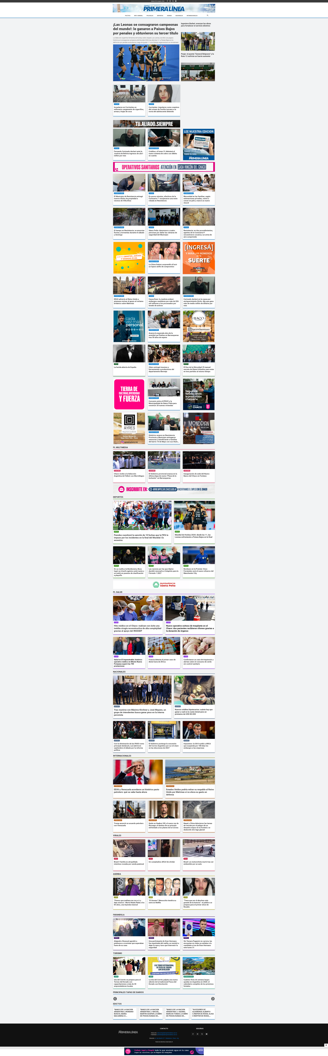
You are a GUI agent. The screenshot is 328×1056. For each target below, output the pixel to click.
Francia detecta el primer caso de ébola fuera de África (162, 661)
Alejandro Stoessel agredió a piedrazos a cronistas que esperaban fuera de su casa (129, 943)
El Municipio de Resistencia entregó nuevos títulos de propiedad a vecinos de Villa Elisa (128, 198)
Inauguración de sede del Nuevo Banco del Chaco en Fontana (196, 475)
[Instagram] (170, 1)
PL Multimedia (117, 470)
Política (127, 15)
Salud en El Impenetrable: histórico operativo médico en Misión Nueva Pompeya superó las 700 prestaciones (128, 663)
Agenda (169, 15)
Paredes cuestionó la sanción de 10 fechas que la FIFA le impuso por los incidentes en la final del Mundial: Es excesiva (141, 537)
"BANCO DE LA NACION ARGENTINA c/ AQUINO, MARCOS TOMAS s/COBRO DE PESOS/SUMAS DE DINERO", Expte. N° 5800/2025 (177, 1015)
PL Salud (116, 622)
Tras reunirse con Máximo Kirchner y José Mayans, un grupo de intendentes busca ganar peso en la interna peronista (140, 712)
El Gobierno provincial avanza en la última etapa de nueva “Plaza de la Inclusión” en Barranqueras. (163, 476)
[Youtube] (176, 1)
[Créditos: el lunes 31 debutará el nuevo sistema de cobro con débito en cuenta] (164, 138)
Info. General (138, 15)
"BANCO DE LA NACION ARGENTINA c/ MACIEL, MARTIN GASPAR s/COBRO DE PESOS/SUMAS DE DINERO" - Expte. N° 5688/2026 (151, 1015)
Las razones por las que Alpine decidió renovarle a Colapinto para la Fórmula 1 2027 (163, 571)
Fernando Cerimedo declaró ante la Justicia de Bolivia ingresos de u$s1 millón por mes (128, 153)
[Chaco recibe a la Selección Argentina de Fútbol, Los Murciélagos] (129, 460)
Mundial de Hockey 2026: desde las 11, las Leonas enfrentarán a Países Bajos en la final (193, 536)
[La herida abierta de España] (129, 353)
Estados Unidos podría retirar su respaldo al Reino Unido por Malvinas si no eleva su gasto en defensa (190, 792)
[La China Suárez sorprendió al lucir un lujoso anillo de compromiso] (164, 251)
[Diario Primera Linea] (164, 8)
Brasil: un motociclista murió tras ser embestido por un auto (199, 863)
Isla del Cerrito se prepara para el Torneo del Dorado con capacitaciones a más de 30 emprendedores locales (127, 983)
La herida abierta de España (125, 367)
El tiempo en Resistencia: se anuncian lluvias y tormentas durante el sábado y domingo (129, 232)
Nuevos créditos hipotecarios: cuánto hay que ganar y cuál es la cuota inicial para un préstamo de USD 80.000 (194, 711)
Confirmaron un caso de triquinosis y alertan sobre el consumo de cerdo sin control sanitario (199, 662)
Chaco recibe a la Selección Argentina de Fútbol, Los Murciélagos (129, 475)
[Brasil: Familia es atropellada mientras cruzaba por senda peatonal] (129, 848)
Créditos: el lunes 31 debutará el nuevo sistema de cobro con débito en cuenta (163, 153)
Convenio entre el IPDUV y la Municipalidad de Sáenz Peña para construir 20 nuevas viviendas (163, 403)
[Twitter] (173, 1)
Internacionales (192, 15)
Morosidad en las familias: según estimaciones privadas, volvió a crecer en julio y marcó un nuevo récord (197, 199)
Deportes (160, 15)
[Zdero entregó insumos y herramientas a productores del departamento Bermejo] (164, 353)
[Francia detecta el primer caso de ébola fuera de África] (164, 646)
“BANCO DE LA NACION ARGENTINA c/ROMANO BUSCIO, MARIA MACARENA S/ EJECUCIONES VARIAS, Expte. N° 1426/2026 (123, 1015)
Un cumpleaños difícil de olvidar (162, 862)
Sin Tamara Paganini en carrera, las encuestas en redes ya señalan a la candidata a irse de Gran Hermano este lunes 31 (198, 944)
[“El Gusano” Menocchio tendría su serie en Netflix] (164, 887)
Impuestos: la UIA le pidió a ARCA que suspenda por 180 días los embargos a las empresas (197, 746)
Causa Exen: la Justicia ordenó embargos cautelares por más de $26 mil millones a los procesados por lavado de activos (164, 302)
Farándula (116, 937)
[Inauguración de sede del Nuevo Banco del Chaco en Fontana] (199, 460)
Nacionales (179, 15)
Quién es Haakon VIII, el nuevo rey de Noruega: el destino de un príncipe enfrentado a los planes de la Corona (164, 825)
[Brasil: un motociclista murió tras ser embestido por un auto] (199, 848)
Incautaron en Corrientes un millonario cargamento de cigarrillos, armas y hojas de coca (129, 109)
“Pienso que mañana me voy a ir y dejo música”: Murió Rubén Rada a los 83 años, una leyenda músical (129, 902)
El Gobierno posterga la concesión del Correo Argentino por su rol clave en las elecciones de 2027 (164, 746)
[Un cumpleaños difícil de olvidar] (164, 848)
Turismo (116, 976)
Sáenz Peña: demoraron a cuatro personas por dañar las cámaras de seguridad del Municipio (163, 232)
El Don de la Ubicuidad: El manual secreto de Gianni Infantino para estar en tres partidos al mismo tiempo (199, 369)
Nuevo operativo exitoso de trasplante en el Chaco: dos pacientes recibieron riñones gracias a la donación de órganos (190, 628)
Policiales (150, 15)
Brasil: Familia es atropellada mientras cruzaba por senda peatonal (129, 863)
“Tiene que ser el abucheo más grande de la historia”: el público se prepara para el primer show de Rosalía (198, 903)
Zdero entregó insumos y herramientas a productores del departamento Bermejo (161, 369)
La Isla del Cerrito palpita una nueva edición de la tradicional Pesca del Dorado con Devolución (163, 982)
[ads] (146, 124)
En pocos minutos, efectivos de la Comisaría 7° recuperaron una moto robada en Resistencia (163, 198)
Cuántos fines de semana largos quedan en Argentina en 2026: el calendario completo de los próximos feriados (199, 983)
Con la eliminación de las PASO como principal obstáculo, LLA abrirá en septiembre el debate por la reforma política (129, 747)
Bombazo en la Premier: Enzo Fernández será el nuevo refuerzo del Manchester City (199, 571)
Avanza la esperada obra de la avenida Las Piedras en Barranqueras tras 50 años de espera (164, 335)
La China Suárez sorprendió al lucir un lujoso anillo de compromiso (163, 265)
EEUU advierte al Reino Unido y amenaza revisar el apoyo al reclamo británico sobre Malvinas (128, 301)
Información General (153, 148)
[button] (208, 15)
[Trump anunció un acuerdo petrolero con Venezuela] (129, 809)
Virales (116, 858)
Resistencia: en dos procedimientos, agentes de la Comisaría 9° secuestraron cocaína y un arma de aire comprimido (198, 233)
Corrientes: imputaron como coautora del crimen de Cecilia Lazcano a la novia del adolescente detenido (164, 109)
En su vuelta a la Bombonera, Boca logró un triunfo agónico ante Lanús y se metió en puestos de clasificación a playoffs (129, 572)
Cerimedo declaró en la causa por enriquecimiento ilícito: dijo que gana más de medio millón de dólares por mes (199, 302)
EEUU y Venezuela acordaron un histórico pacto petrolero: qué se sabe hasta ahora (136, 790)
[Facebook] (167, 1)
